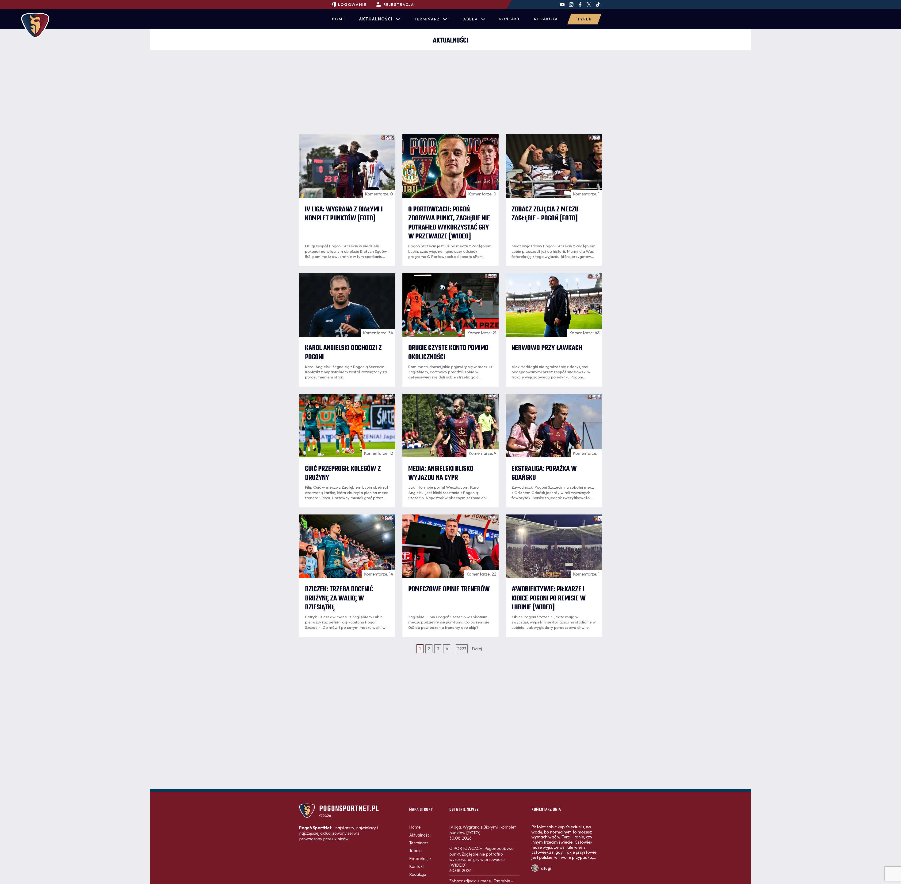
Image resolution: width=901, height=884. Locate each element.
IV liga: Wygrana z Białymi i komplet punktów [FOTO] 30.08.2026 (482, 832)
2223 (461, 648)
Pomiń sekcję (450, 127)
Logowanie (352, 4)
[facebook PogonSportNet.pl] (580, 4)
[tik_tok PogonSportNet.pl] (598, 4)
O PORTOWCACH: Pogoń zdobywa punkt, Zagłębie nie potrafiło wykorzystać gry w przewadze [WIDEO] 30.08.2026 (481, 859)
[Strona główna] (35, 25)
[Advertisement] (450, 85)
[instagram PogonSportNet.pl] (571, 4)
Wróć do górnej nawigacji (450, 796)
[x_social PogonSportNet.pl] (589, 4)
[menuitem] (339, 19)
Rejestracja (398, 4)
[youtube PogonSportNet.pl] (562, 4)
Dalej (477, 648)
